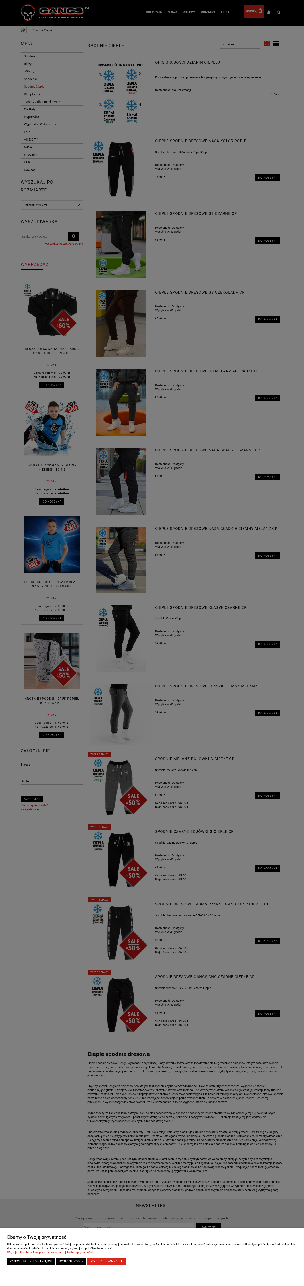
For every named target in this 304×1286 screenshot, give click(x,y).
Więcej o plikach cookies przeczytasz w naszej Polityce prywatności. (50, 1252)
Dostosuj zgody (71, 1261)
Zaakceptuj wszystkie (106, 1261)
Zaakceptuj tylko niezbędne (31, 1261)
